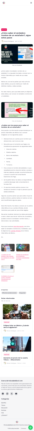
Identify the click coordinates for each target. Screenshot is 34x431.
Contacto (23, 428)
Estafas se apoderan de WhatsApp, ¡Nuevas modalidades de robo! (22, 257)
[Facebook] (2, 393)
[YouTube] (16, 393)
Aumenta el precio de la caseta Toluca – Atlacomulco (15, 359)
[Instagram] (7, 393)
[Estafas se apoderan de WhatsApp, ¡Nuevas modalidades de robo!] (23, 247)
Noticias (3, 410)
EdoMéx (3, 403)
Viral (2, 413)
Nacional (4, 29)
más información (18, 226)
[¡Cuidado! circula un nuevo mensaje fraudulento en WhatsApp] (8, 269)
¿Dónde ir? (4, 415)
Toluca (3, 405)
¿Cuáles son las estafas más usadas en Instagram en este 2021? (7, 257)
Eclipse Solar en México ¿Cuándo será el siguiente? (16, 326)
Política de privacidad (13, 428)
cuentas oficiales (16, 231)
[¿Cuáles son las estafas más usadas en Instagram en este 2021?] (8, 247)
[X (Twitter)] (11, 393)
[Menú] (31, 2)
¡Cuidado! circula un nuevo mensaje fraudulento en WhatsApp (7, 278)
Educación (4, 408)
